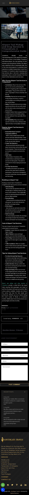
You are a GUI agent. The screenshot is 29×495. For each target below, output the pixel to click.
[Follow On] (8, 485)
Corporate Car (5, 462)
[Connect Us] (25, 485)
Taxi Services (5, 470)
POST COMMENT (14, 384)
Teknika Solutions (14, 493)
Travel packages (6, 474)
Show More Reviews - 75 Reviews (12, 330)
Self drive (4, 472)
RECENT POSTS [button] (8, 392)
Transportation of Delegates (9, 466)
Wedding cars (5, 460)
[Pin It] (17, 485)
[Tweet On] (12, 485)
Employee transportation (8, 464)
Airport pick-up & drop (8, 468)
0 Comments (14, 307)
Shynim (8, 307)
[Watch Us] (21, 485)
